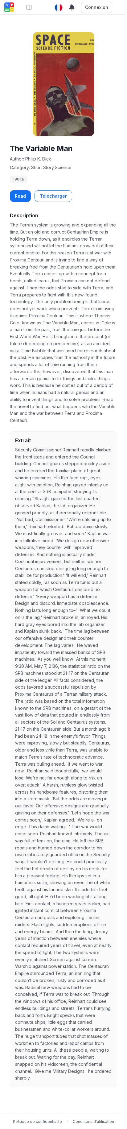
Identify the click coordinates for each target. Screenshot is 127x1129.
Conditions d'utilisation (93, 1121)
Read (20, 196)
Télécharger (53, 196)
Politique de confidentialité (37, 1121)
